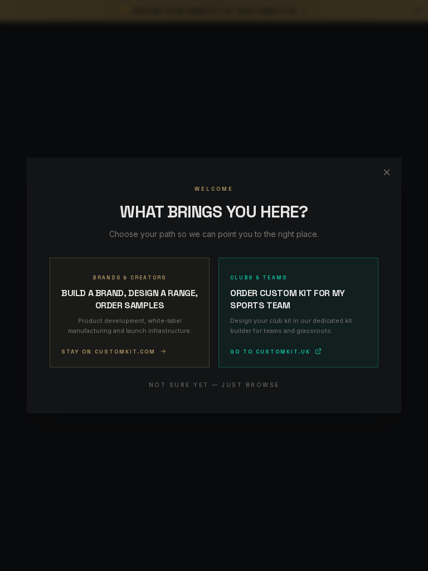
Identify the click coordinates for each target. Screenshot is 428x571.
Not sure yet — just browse (214, 384)
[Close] (387, 172)
